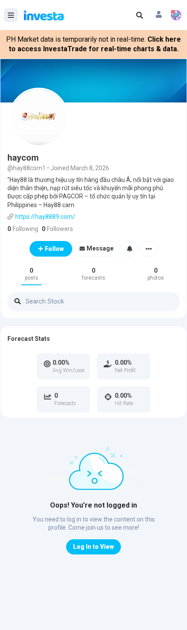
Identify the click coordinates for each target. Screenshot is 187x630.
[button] (159, 15)
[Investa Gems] (176, 15)
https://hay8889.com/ (45, 216)
